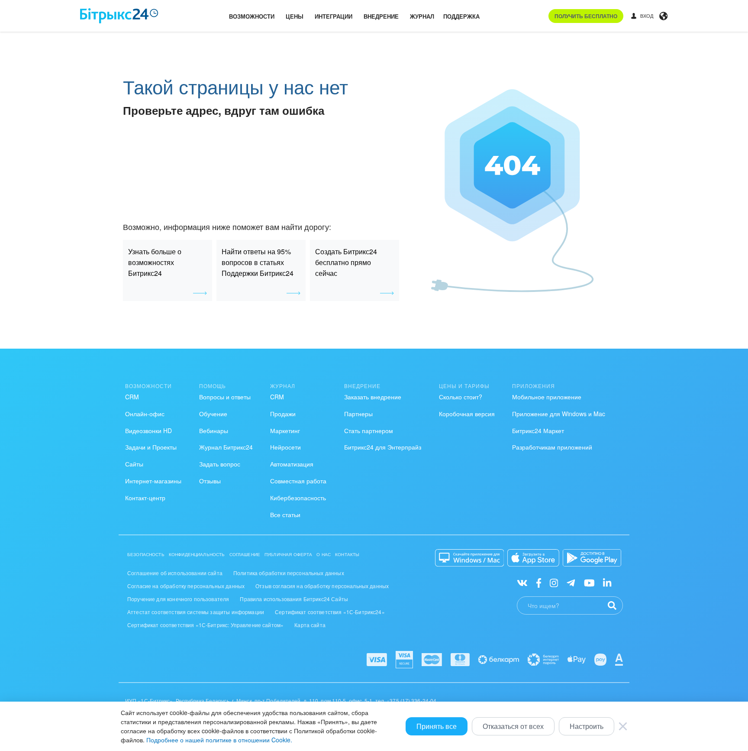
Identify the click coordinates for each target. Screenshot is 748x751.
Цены (294, 16)
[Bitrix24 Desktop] (469, 557)
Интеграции (333, 16)
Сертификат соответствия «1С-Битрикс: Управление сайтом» (205, 624)
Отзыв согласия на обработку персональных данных (322, 585)
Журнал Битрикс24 (226, 447)
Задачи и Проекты (151, 447)
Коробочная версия (467, 413)
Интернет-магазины (153, 480)
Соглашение (245, 554)
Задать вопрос (219, 464)
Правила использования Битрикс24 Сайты (294, 598)
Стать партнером (368, 430)
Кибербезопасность (298, 497)
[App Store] (533, 557)
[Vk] (522, 582)
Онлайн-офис (144, 413)
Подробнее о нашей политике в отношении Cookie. (219, 739)
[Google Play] (592, 557)
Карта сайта (310, 624)
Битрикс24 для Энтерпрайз (382, 447)
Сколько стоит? (460, 396)
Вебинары (213, 430)
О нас (323, 554)
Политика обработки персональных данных (288, 572)
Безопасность (145, 554)
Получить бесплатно (586, 16)
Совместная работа (298, 480)
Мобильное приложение (546, 396)
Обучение (213, 413)
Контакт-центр (145, 497)
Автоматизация (291, 464)
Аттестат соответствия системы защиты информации (195, 611)
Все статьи (285, 514)
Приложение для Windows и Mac (558, 413)
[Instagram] (554, 582)
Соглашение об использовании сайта (174, 572)
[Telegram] (571, 582)
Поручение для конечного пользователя (178, 598)
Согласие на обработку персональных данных (186, 585)
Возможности (251, 16)
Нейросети (285, 447)
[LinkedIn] (607, 582)
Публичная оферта (288, 554)
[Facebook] (538, 582)
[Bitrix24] (119, 15)
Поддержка (461, 16)
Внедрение (381, 16)
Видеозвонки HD (148, 430)
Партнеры (358, 413)
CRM (132, 396)
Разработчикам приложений (552, 447)
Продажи (283, 413)
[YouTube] (589, 582)
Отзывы (210, 480)
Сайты (134, 464)
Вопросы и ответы (225, 396)
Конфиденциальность (197, 554)
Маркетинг (285, 430)
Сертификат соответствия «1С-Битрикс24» (330, 611)
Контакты (347, 554)
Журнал (422, 16)
